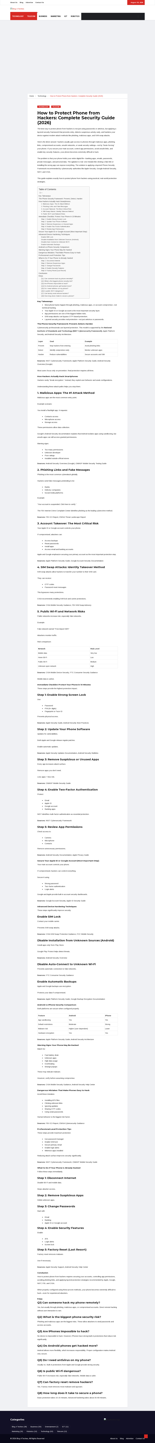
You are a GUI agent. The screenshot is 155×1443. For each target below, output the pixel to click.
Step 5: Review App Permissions (52, 229)
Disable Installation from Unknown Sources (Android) (60, 239)
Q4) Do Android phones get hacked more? (56, 286)
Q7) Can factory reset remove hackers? (55, 293)
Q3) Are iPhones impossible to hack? (54, 283)
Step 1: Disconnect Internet (50, 261)
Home (31, 96)
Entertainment (51, 1427)
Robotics (75, 16)
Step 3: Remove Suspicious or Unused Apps (57, 224)
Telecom (31, 16)
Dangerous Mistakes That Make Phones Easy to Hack (59, 253)
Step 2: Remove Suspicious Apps (53, 263)
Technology (17, 16)
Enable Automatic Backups (50, 244)
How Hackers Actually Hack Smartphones (54, 201)
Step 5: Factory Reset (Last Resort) (53, 270)
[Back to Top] (146, 1436)
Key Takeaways (45, 196)
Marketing (56, 16)
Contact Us (39, 2)
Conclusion (43, 273)
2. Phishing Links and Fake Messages (54, 206)
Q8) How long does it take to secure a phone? (57, 296)
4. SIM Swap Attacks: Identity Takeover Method (57, 211)
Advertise (29, 2)
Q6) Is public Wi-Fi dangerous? (52, 291)
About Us (13, 2)
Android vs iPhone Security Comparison (54, 247)
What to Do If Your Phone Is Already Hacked (56, 258)
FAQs (41, 276)
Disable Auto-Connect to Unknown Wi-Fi (55, 242)
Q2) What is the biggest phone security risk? (57, 281)
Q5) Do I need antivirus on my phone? (54, 288)
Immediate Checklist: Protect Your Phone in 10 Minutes (60, 216)
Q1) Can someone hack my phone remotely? (57, 278)
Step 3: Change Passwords (51, 266)
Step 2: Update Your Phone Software (54, 221)
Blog (21, 2)
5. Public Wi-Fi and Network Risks (53, 214)
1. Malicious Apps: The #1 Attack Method (55, 204)
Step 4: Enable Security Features (52, 268)
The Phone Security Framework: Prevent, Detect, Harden (60, 199)
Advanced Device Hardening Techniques (54, 234)
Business (43, 16)
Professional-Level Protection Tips (52, 255)
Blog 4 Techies (19, 1427)
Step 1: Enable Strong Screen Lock (53, 219)
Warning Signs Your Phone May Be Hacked (55, 250)
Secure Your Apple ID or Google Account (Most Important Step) (63, 232)
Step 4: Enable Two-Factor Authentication (55, 226)
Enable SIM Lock (47, 237)
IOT (65, 16)
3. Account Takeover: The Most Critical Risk (56, 209)
